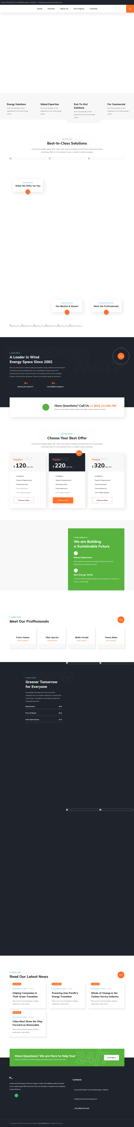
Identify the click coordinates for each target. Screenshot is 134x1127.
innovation (17, 984)
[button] (120, 9)
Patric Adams (22, 637)
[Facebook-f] (128, 2)
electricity (95, 984)
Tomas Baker (111, 637)
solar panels (57, 984)
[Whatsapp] (131, 2)
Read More (28, 984)
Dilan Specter (52, 637)
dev (32, 989)
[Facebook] (11, 1095)
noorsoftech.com (43, 1123)
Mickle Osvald (81, 637)
